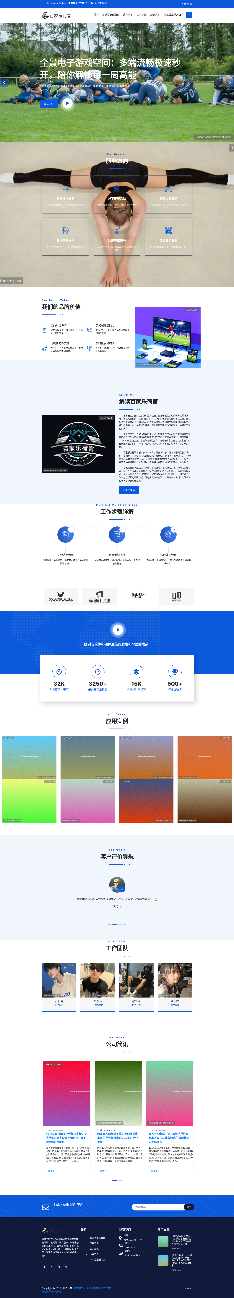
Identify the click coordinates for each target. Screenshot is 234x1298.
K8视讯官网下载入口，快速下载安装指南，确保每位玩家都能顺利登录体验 (181, 1240)
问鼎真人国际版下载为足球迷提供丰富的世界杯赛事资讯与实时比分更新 (64, 1138)
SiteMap (188, 1288)
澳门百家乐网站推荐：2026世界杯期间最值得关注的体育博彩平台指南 (168, 1138)
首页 (96, 14)
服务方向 (155, 14)
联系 (172, 14)
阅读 (49, 1171)
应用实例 (128, 14)
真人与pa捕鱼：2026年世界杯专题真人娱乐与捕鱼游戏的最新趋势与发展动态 (116, 1138)
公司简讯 (142, 14)
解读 (110, 14)
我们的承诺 (129, 490)
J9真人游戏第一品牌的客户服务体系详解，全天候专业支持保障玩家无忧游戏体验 (182, 1260)
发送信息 (48, 104)
